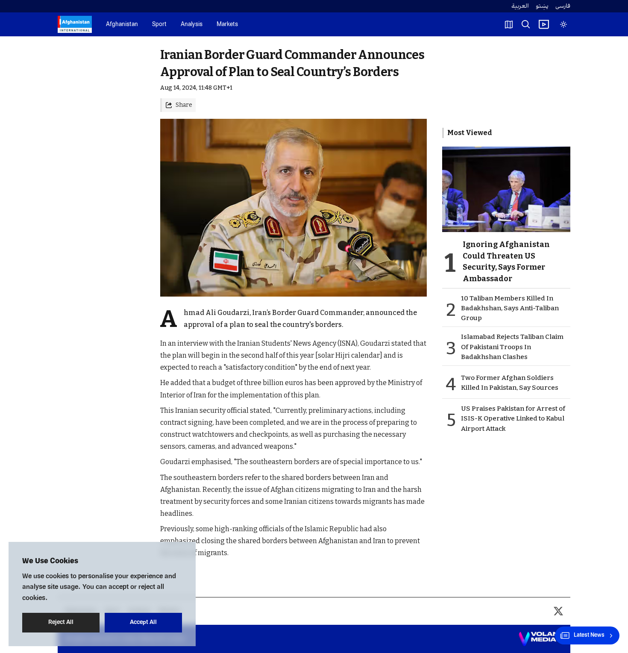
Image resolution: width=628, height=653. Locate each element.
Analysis (191, 24)
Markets (227, 24)
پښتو (542, 6)
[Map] (509, 24)
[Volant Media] (541, 639)
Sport (159, 24)
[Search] (526, 24)
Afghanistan (122, 24)
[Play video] (544, 24)
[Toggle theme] (563, 24)
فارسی (562, 6)
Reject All (60, 622)
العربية (520, 6)
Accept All (143, 622)
